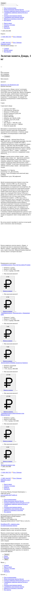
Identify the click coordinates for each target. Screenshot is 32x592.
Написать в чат (5, 84)
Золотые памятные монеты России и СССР (16, 11)
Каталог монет (8, 50)
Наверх (3, 481)
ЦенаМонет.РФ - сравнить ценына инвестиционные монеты (10, 524)
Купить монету (5, 75)
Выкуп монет (8, 23)
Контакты (7, 28)
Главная (6, 48)
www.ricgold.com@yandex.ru (9, 495)
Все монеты (7, 20)
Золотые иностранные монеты (13, 15)
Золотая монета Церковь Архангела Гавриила (14, 362)
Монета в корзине (7, 291)
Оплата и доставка (9, 25)
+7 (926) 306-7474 (6, 36)
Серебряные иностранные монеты (14, 17)
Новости (6, 26)
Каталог (3, 3)
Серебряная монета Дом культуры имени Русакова (15, 265)
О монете (7, 136)
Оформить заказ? (6, 44)
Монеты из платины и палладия (13, 19)
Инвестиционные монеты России (14, 9)
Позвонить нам (14, 84)
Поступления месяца (10, 8)
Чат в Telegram (17, 36)
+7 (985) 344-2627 (6, 42)
